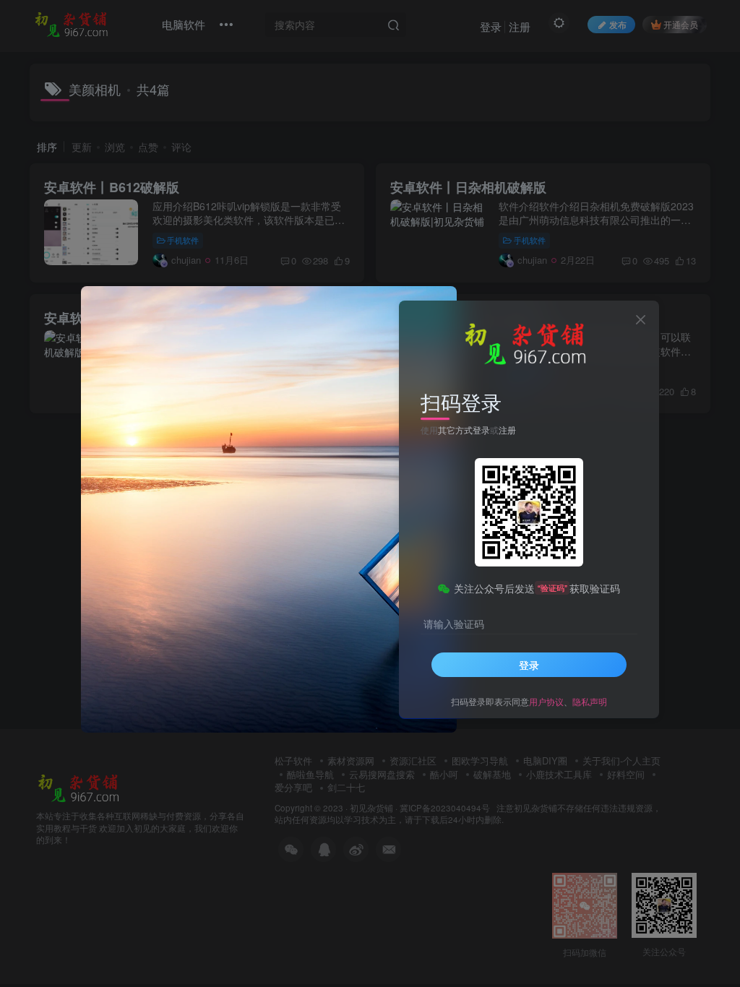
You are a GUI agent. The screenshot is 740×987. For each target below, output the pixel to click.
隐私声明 (589, 701)
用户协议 (546, 701)
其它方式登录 (464, 429)
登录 (529, 665)
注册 (507, 429)
